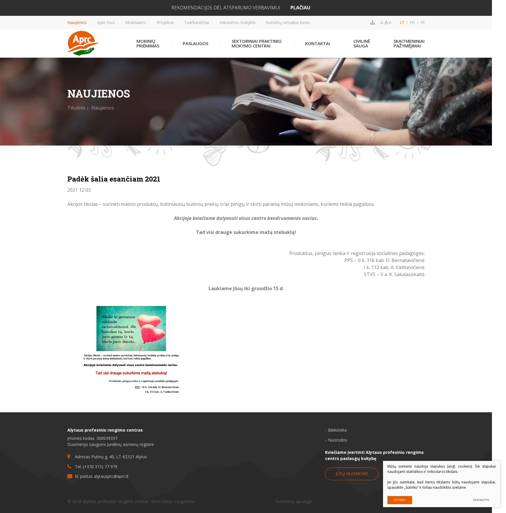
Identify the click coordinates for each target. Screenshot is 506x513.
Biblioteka (337, 430)
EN (412, 22)
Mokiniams (135, 22)
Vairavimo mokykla (237, 22)
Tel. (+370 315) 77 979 (96, 466)
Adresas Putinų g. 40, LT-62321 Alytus (111, 456)
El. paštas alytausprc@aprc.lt (102, 476)
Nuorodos (337, 440)
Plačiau (300, 8)
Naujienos (77, 22)
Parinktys (481, 500)
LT (402, 22)
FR (422, 22)
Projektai (165, 22)
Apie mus (106, 22)
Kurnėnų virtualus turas (288, 22)
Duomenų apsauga (293, 501)
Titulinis (76, 108)
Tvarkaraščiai (196, 22)
